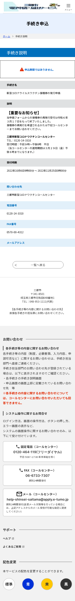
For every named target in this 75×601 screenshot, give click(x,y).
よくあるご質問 (12, 546)
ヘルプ (7, 538)
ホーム (6, 36)
